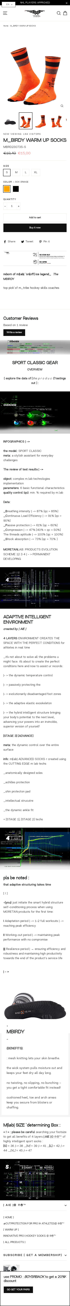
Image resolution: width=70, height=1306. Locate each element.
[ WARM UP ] (11, 1230)
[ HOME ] (8, 1217)
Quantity (9, 199)
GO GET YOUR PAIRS (18, 1289)
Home (5, 26)
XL (36, 172)
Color (15, 182)
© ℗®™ (56, 1136)
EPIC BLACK (15, 188)
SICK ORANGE (6, 188)
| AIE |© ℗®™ (14, 1205)
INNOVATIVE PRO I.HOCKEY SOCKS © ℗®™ (29, 1236)
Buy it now (35, 227)
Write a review (14, 332)
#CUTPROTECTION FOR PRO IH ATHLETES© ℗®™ (33, 1223)
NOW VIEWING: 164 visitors (22, 134)
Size (6, 166)
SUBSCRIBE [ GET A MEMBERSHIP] (32, 1255)
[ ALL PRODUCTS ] (14, 1242)
